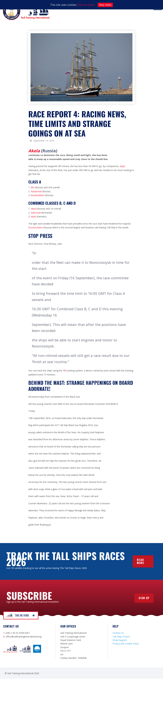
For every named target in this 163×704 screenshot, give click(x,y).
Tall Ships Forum (121, 636)
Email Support (120, 640)
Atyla (122, 166)
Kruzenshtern (38, 195)
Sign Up (144, 598)
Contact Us (118, 632)
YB (64, 370)
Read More (140, 561)
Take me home (22, 615)
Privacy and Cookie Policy (126, 643)
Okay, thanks (105, 5)
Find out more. (86, 5)
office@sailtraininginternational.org (23, 636)
